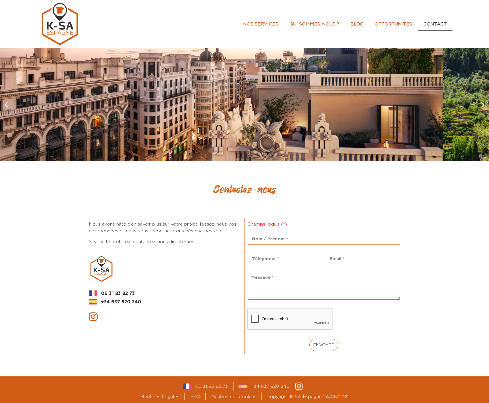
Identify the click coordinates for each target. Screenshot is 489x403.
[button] (239, 157)
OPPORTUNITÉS (393, 24)
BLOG (356, 24)
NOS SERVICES (260, 24)
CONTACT (435, 24)
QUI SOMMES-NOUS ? (314, 24)
